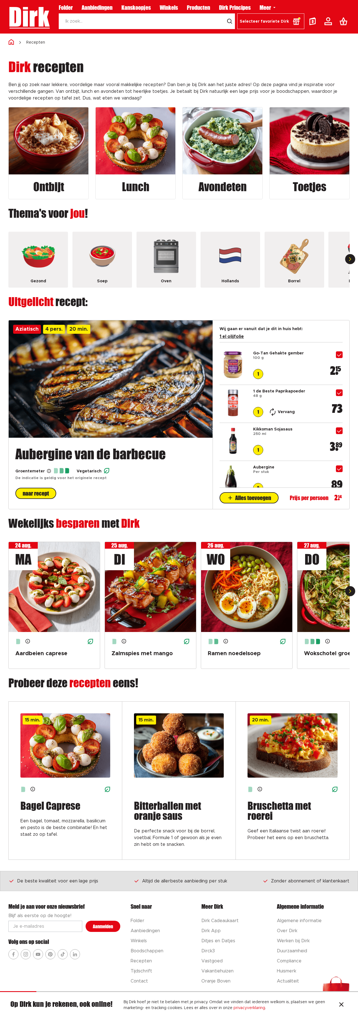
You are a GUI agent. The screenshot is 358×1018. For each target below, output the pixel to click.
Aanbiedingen (97, 7)
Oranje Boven (215, 981)
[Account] (329, 21)
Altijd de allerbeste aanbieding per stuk (184, 881)
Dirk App (211, 931)
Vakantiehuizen (217, 971)
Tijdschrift (141, 971)
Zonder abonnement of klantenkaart (310, 881)
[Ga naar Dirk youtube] (38, 954)
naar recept (36, 493)
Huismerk (286, 971)
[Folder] (314, 21)
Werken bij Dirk (293, 941)
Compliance (289, 961)
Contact (139, 981)
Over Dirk (287, 931)
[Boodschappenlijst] (345, 21)
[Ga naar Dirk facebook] (13, 954)
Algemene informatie (299, 920)
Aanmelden (103, 926)
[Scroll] (350, 259)
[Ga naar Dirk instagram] (26, 954)
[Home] (11, 42)
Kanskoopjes (136, 7)
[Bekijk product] (233, 377)
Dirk (29, 16)
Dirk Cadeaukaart (220, 920)
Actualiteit (288, 981)
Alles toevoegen (253, 497)
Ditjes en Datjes (218, 941)
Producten (198, 7)
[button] (270, 21)
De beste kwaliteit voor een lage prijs (57, 881)
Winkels (169, 7)
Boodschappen (147, 951)
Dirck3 (208, 951)
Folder (66, 7)
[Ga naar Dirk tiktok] (63, 954)
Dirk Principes (235, 7)
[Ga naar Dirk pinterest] (50, 954)
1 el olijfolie (232, 336)
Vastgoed (212, 961)
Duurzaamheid (292, 951)
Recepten (35, 42)
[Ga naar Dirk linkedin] (75, 954)
